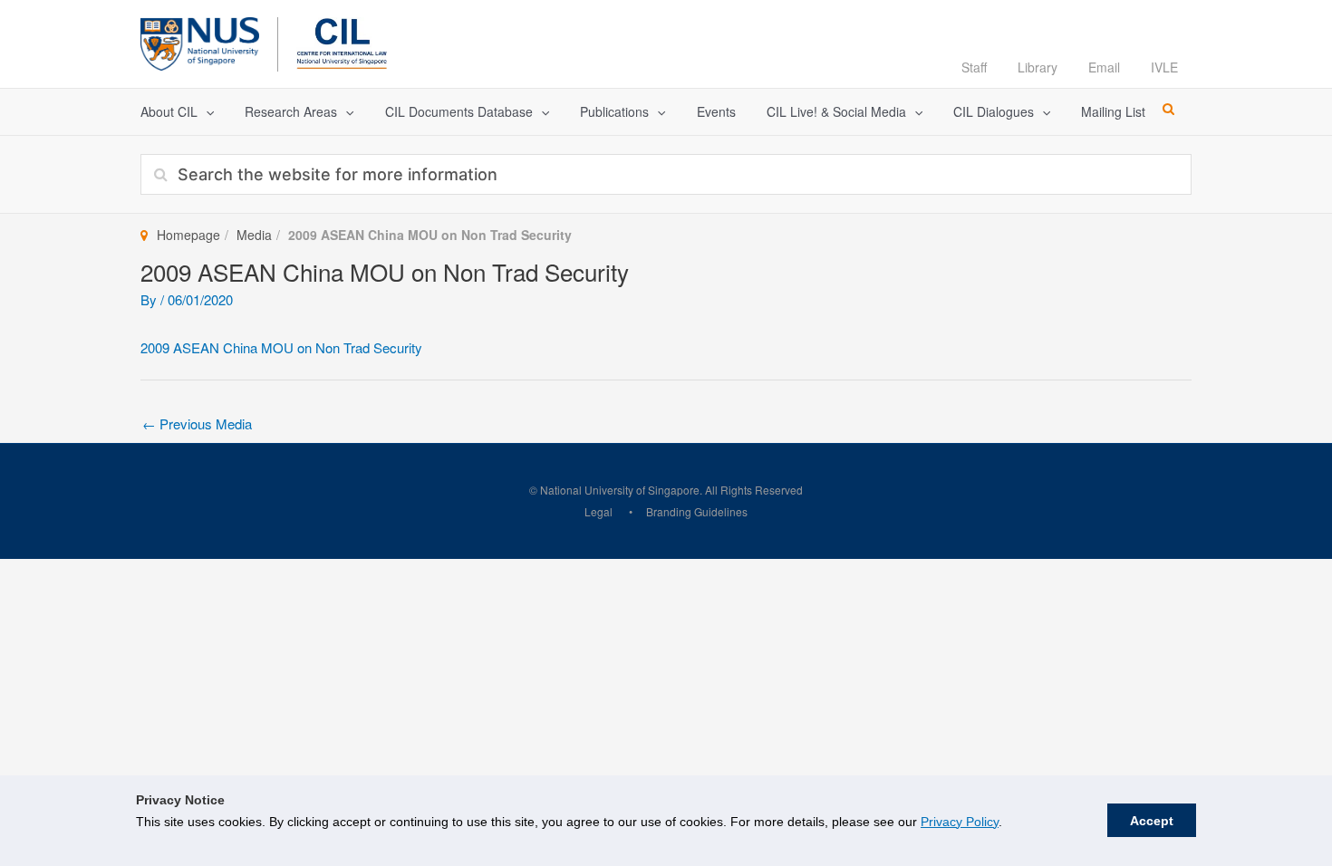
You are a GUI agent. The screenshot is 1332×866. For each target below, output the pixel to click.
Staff (974, 67)
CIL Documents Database (459, 111)
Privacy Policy (960, 821)
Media (254, 235)
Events (716, 111)
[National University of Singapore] (199, 41)
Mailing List (1113, 111)
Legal (598, 511)
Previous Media (197, 423)
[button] (206, 111)
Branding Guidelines (697, 511)
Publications (614, 111)
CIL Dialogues (993, 111)
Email (1104, 67)
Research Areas (291, 111)
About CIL (169, 111)
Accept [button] (1151, 820)
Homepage (188, 235)
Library (1037, 67)
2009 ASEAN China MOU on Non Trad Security (281, 347)
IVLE (1164, 67)
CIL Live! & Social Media (836, 111)
